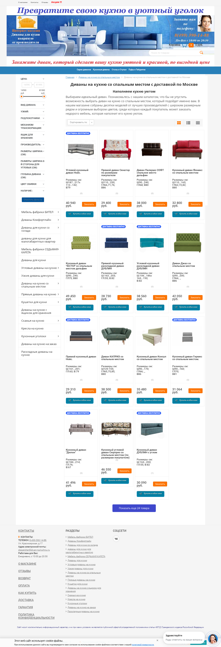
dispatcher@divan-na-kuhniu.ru (34, 550)
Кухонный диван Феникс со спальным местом (187, 171)
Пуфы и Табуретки (137, 69)
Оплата (24, 585)
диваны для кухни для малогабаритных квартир (38, 239)
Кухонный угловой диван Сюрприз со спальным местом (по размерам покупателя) (115, 453)
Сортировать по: (78, 122)
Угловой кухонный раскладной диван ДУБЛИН (148, 266)
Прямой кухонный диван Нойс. (81, 358)
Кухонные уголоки (33, 336)
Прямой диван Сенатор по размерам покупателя (115, 173)
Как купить (27, 593)
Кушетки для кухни (34, 302)
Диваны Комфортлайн (36, 220)
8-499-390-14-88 (37, 540)
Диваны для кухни (33, 260)
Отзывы (45, 2)
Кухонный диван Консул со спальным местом (151, 358)
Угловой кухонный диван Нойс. (77, 171)
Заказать (89, 204)
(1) (152, 473)
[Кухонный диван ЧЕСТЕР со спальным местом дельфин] (81, 242)
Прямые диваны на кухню (38, 294)
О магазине (23, 2)
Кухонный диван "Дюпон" (76, 451)
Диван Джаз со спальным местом (183, 264)
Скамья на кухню (32, 320)
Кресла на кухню (32, 328)
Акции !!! (56, 2)
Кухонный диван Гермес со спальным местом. (187, 358)
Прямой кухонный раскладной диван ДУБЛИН (112, 266)
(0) (81, 193)
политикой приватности (143, 645)
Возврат (24, 578)
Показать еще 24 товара (134, 508)
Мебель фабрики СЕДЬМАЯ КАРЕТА (39, 250)
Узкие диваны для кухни (37, 275)
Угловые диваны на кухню (39, 268)
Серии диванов (84, 69)
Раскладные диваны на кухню (36, 353)
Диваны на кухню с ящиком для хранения (36, 311)
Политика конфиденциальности (36, 616)
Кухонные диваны (101, 69)
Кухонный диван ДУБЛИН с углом (147, 451)
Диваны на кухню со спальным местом (35, 284)
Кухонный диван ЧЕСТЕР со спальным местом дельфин (79, 266)
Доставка (26, 600)
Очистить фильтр (33, 199)
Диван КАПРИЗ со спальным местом (112, 358)
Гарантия (25, 607)
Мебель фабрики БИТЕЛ (37, 212)
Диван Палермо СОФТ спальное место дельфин (150, 173)
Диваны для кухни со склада (35, 229)
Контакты (34, 2)
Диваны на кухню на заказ (38, 344)
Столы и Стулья (119, 69)
